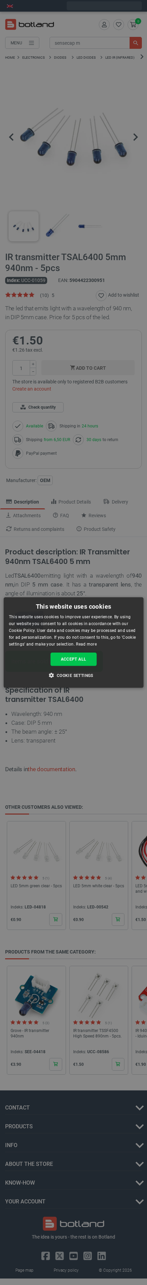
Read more (86, 643)
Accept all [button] (73, 659)
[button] (73, 675)
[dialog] (74, 642)
